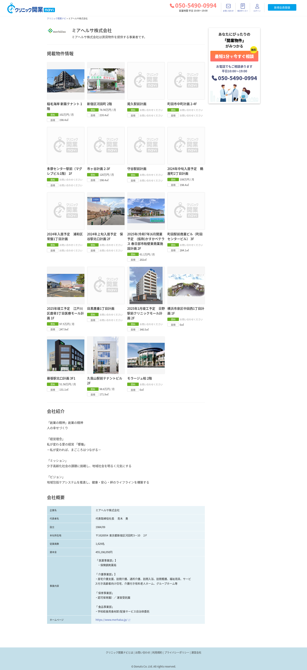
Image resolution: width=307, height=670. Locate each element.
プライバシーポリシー (176, 652)
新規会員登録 (282, 7)
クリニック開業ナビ (56, 18)
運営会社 (196, 652)
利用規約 (157, 652)
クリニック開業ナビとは (119, 652)
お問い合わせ (142, 652)
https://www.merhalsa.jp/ (111, 620)
